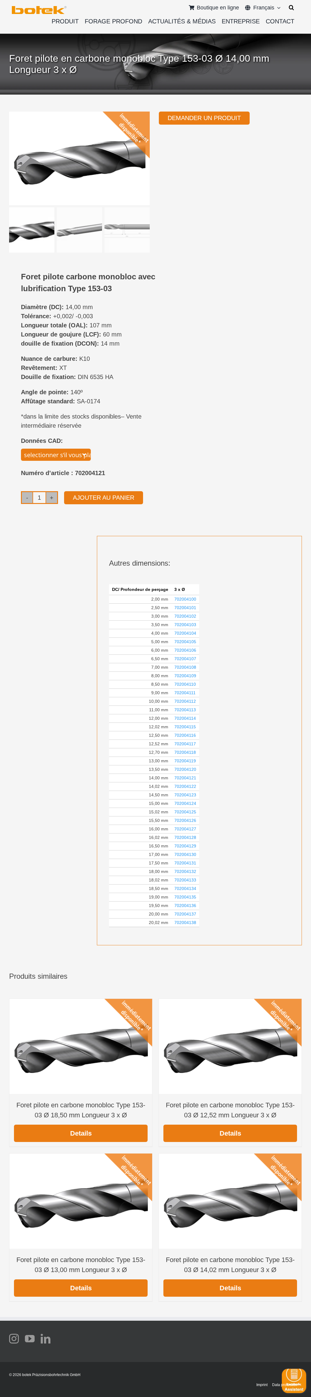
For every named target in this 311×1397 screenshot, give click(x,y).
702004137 (185, 914)
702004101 (185, 607)
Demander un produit (204, 118)
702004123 (185, 794)
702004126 (185, 820)
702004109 (185, 675)
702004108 (185, 667)
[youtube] (30, 1339)
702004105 (185, 641)
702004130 (185, 854)
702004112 (185, 701)
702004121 (185, 777)
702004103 (185, 624)
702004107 (185, 658)
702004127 (185, 828)
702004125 (185, 811)
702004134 (185, 888)
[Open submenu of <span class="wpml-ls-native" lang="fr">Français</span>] (277, 7)
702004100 (185, 599)
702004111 (185, 692)
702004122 (185, 786)
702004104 (185, 633)
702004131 (185, 863)
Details (81, 1133)
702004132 (185, 871)
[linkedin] (45, 1339)
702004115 (185, 726)
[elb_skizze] (39, 8)
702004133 (185, 880)
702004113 (185, 709)
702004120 (185, 769)
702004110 (185, 684)
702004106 (185, 650)
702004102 (185, 616)
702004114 (185, 718)
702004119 (185, 760)
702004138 (185, 922)
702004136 (185, 905)
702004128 (185, 837)
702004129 (185, 845)
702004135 (185, 897)
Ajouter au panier (103, 497)
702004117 (185, 743)
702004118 (185, 752)
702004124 (185, 803)
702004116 (185, 735)
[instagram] (14, 1339)
